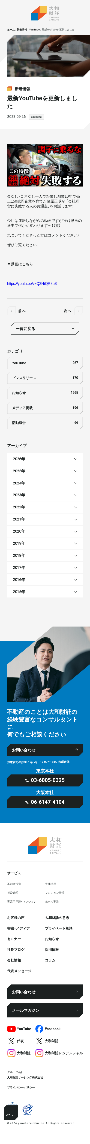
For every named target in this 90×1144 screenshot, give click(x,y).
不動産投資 (14, 884)
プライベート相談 (59, 928)
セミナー (14, 938)
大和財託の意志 (57, 917)
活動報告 (45, 422)
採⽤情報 (52, 949)
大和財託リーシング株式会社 (25, 1077)
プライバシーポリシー (21, 1087)
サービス (14, 872)
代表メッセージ (19, 970)
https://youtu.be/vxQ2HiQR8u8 (32, 283)
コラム (50, 960)
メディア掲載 (45, 407)
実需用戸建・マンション (21, 901)
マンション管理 (54, 893)
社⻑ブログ (15, 949)
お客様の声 (15, 917)
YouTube (36, 117)
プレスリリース (45, 377)
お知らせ (45, 392)
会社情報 (14, 960)
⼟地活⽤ (50, 884)
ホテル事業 (52, 901)
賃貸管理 (12, 893)
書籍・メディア (18, 928)
